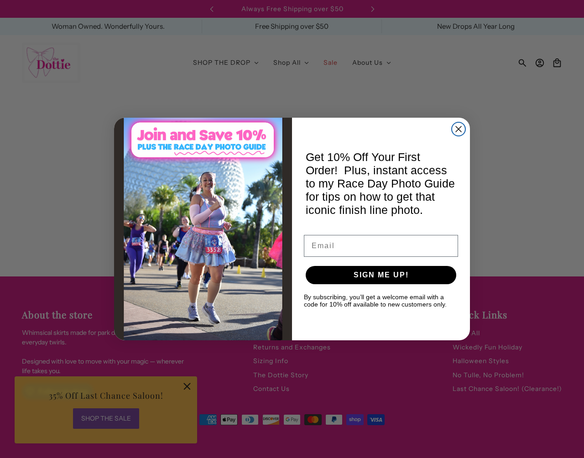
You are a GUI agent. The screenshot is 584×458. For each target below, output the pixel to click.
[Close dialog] (458, 129)
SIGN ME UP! (381, 275)
